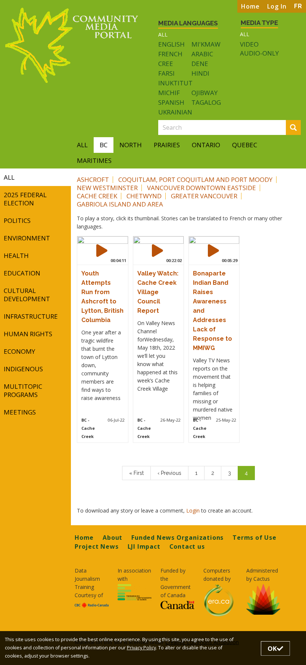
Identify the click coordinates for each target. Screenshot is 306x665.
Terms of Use (254, 537)
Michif (169, 92)
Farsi (166, 73)
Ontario (206, 145)
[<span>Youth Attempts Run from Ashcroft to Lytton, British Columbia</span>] (101, 250)
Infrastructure (31, 316)
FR (298, 6)
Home (250, 6)
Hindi (200, 73)
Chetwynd (144, 196)
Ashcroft (93, 179)
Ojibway (204, 92)
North (130, 145)
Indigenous (23, 369)
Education (22, 273)
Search (299, 128)
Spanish (171, 102)
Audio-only (259, 53)
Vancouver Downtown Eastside (201, 187)
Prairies (167, 145)
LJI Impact (144, 546)
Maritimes (94, 160)
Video (249, 44)
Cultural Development (27, 294)
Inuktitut (175, 83)
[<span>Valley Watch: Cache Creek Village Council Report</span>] (157, 250)
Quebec (244, 145)
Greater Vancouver (204, 196)
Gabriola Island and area (120, 204)
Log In (277, 6)
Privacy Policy (141, 647)
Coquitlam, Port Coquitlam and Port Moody (195, 179)
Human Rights (28, 334)
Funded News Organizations (177, 537)
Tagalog (206, 102)
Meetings (20, 412)
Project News (97, 546)
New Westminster (107, 187)
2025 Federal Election (25, 198)
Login (193, 510)
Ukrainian (175, 112)
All (163, 34)
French (170, 54)
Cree (165, 63)
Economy (19, 351)
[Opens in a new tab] (92, 605)
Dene (199, 63)
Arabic (202, 54)
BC (103, 145)
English (171, 44)
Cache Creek (97, 196)
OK (272, 648)
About (112, 537)
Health (16, 255)
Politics (17, 220)
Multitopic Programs (23, 390)
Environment (27, 238)
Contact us (187, 546)
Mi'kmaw (206, 44)
